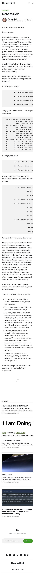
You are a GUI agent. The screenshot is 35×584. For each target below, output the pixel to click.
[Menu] (32, 2)
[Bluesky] (14, 555)
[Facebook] (7, 555)
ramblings (5, 10)
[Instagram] (28, 555)
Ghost (22, 569)
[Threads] (17, 555)
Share (29, 20)
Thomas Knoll (8, 3)
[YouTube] (25, 555)
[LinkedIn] (10, 555)
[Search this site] (29, 2)
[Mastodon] (21, 555)
